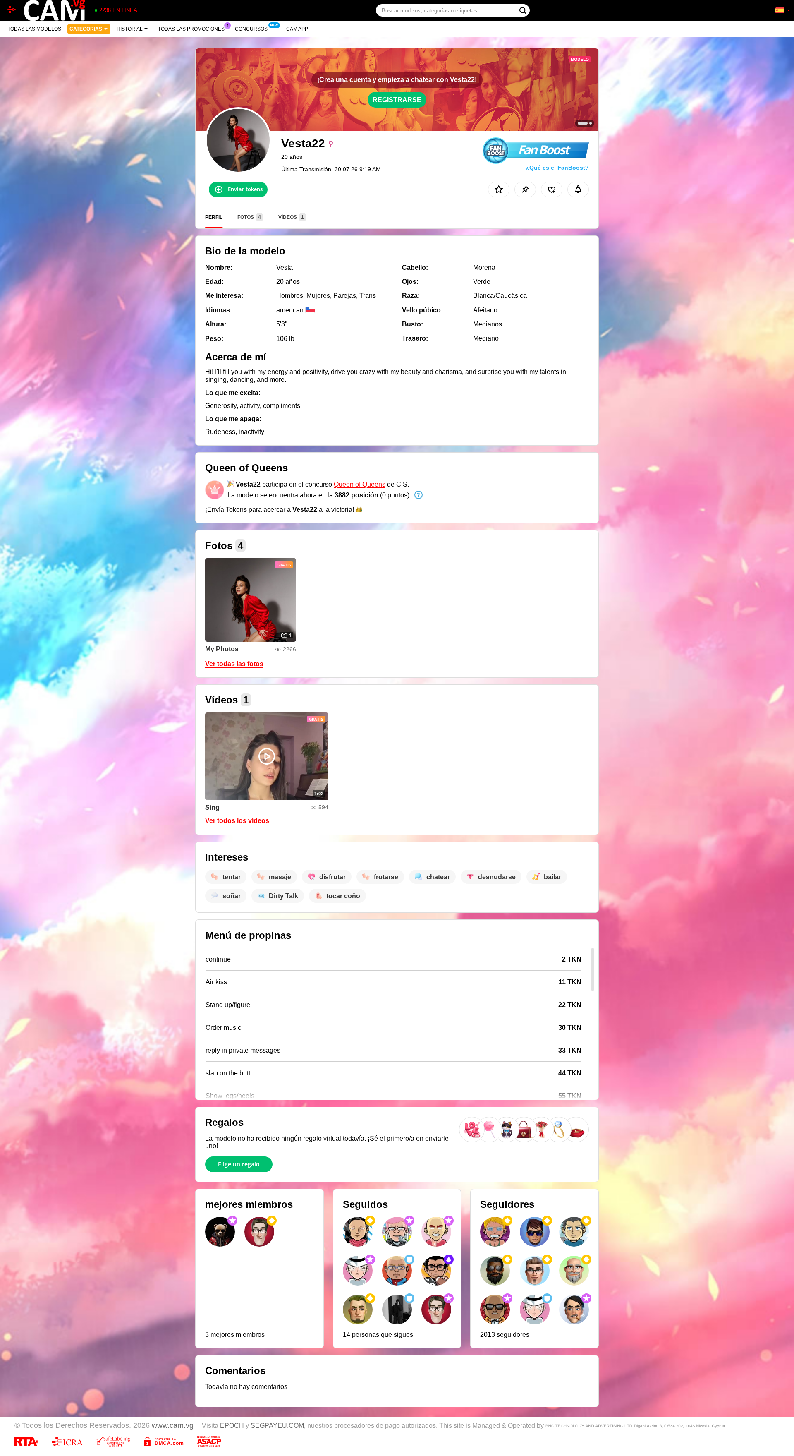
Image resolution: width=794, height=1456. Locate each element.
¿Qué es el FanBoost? (557, 167)
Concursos (251, 29)
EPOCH (232, 1425)
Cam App (297, 29)
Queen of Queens (359, 484)
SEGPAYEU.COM (277, 1425)
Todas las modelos (34, 29)
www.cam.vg (173, 1425)
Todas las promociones (191, 29)
